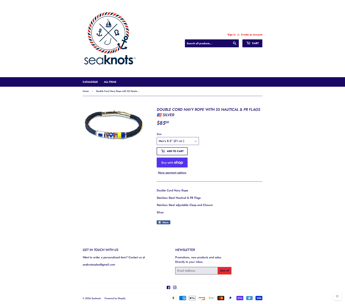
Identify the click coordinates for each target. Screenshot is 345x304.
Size (159, 134)
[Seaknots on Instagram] (175, 288)
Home (86, 91)
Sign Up (224, 270)
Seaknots (96, 298)
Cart (255, 43)
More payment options (172, 173)
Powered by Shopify (115, 298)
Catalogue (90, 82)
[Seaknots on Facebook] (168, 288)
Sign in (231, 34)
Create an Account (251, 34)
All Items (110, 82)
